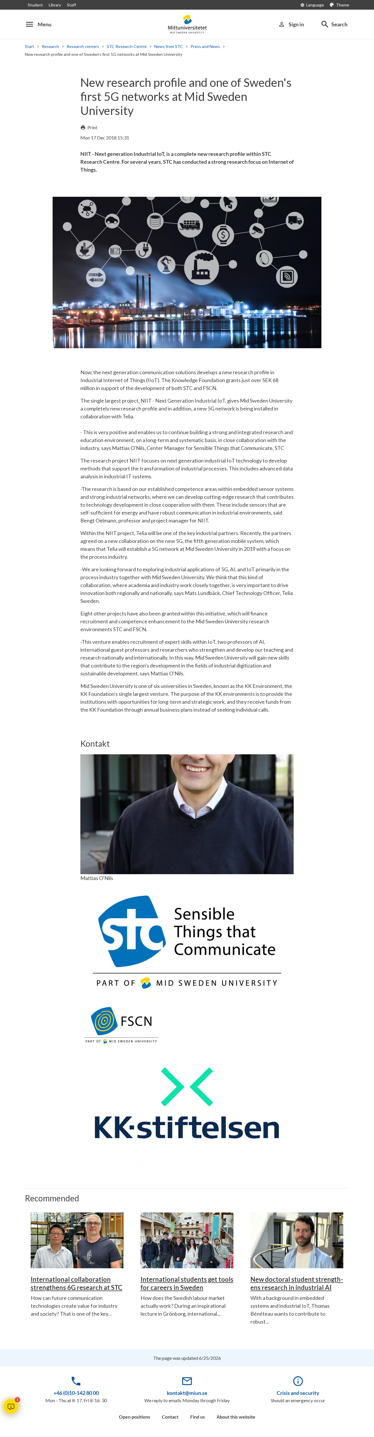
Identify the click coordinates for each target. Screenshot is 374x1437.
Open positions (134, 1416)
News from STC (168, 46)
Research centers (83, 46)
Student (35, 4)
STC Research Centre (127, 46)
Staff (71, 4)
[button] (11, 1406)
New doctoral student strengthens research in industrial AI (296, 1283)
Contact (170, 1416)
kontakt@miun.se (187, 1393)
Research (50, 46)
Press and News (205, 46)
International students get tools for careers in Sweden (187, 1283)
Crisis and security (298, 1393)
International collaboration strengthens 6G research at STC (76, 1283)
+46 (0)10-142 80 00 (76, 1393)
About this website (236, 1416)
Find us (197, 1416)
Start (29, 46)
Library (55, 4)
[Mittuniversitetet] (187, 24)
